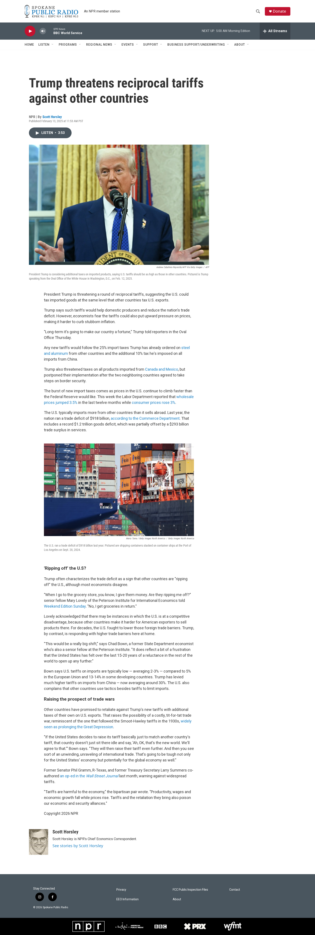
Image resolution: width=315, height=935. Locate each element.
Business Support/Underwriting (196, 44)
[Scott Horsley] (38, 842)
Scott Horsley (52, 117)
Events (128, 44)
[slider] (49, 31)
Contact (234, 889)
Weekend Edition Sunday (65, 606)
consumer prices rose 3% (153, 402)
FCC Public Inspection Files (190, 889)
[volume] (42, 31)
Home (29, 44)
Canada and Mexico (161, 369)
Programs (68, 44)
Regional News (99, 44)
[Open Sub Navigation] (52, 44)
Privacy (121, 889)
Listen (44, 44)
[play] (30, 31)
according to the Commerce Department (145, 418)
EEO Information (127, 899)
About (239, 44)
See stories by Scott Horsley (77, 845)
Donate (279, 11)
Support (150, 44)
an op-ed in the (89, 776)
